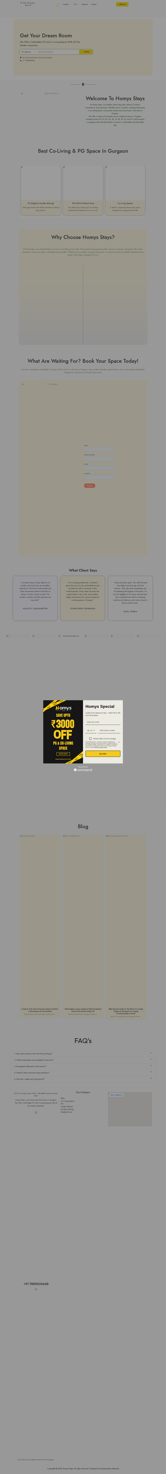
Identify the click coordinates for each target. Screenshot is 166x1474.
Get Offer (102, 753)
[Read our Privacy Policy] (119, 742)
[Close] (120, 703)
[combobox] (91, 730)
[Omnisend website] (83, 768)
